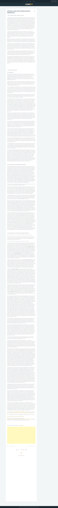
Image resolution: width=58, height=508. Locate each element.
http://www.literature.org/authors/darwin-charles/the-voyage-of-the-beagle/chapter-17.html (20, 412)
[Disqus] (21, 468)
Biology (14, 7)
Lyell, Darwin (21, 425)
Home (24, 1)
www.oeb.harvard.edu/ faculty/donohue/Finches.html (16, 416)
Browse (27, 1)
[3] (7, 416)
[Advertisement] (21, 435)
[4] (7, 418)
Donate (30, 1)
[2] (25, 164)
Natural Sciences (10, 7)
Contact (34, 1)
